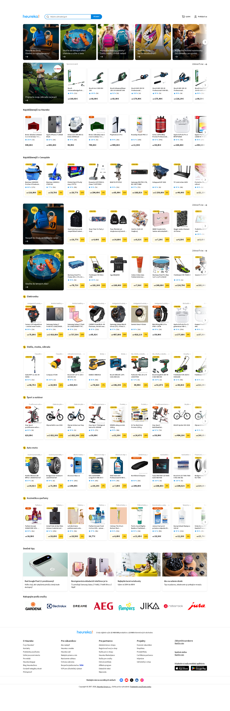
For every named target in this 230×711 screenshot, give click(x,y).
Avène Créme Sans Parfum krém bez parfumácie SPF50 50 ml (139, 276)
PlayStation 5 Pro (116, 135)
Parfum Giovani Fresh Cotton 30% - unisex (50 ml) (96, 527)
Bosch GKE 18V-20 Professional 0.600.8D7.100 (180, 89)
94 (181, 380)
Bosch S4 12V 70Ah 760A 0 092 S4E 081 (182, 477)
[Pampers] (126, 606)
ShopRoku (140, 648)
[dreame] (80, 606)
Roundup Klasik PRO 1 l (139, 135)
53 (118, 330)
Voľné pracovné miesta (31, 655)
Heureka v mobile (67, 648)
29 (54, 140)
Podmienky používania (31, 652)
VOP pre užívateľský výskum (71, 668)
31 (33, 380)
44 (181, 187)
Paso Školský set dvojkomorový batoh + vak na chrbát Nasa (118, 230)
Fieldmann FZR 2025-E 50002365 (181, 376)
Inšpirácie (140, 658)
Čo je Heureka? (28, 645)
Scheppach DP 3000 (159, 182)
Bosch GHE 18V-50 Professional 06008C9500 (137, 89)
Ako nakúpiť (65, 645)
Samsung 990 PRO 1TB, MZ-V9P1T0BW (139, 183)
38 (96, 531)
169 (54, 531)
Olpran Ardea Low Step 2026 (76, 426)
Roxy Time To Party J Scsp (96, 230)
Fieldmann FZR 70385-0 (182, 275)
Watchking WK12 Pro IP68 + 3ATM (159, 325)
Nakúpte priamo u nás (69, 655)
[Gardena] (33, 606)
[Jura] (196, 606)
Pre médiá (26, 658)
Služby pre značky (105, 658)
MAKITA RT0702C (116, 182)
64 (96, 380)
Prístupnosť (27, 672)
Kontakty (26, 648)
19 (54, 330)
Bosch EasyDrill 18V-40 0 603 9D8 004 (160, 376)
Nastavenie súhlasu (68, 658)
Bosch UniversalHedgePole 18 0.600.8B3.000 (76, 89)
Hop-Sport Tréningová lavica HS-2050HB (97, 426)
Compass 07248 (51, 375)
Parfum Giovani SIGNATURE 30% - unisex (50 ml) (31, 527)
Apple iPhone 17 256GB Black (54, 136)
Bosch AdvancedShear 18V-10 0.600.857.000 (118, 89)
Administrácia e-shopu (107, 645)
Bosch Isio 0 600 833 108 (96, 89)
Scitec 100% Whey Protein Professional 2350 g (159, 136)
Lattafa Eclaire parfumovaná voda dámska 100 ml (74, 527)
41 (33, 531)
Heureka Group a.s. (104, 687)
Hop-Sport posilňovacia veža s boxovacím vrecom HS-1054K (33, 426)
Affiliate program (105, 665)
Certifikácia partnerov (145, 655)
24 (139, 531)
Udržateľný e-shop (144, 662)
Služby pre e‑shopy (106, 652)
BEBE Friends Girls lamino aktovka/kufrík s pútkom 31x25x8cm (161, 230)
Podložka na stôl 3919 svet (203, 230)
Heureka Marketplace (107, 655)
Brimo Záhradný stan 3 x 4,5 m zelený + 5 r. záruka (97, 136)
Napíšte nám (179, 643)
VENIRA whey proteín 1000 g (117, 426)
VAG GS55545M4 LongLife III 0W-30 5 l (96, 477)
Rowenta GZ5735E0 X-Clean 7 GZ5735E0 (96, 183)
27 (202, 140)
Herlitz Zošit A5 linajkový (137, 230)
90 (54, 187)
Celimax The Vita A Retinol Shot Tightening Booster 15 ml (118, 527)
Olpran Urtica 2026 (201, 425)
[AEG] (103, 606)
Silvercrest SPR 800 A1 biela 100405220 (75, 136)
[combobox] (68, 16)
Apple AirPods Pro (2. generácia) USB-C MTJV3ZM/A (181, 325)
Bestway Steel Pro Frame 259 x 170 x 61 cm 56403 (76, 276)
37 (139, 187)
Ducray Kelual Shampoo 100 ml (182, 527)
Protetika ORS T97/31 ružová (202, 183)
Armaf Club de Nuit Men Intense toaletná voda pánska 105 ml (54, 527)
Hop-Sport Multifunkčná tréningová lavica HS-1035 (159, 426)
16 (118, 187)
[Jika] (150, 606)
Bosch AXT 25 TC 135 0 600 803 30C (75, 376)
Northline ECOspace (138, 476)
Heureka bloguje (29, 662)
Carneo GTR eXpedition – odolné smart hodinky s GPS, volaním (33, 325)
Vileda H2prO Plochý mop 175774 (75, 183)
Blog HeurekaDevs (30, 665)
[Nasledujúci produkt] (205, 85)
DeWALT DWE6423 (95, 375)
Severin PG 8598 (200, 275)
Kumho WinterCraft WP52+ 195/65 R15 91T (33, 477)
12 (76, 93)
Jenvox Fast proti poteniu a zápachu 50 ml (159, 527)
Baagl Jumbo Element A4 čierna (181, 230)
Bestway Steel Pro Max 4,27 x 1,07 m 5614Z (161, 276)
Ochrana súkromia (67, 662)
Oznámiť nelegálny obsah (32, 668)
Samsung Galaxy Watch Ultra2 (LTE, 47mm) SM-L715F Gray (118, 325)
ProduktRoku (142, 652)
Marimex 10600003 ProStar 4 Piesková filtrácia (32, 183)
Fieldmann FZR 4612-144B (96, 276)
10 (203, 93)
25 (75, 140)
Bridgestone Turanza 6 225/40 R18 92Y (54, 477)
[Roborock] (173, 606)
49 (202, 531)
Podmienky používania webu (140, 687)
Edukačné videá (104, 668)
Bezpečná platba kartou (70, 665)
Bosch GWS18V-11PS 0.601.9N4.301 (117, 376)
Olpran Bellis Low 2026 (54, 425)
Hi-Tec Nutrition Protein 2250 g (137, 426)
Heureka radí (65, 652)
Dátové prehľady (105, 662)
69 (96, 481)
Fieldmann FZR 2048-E (202, 375)
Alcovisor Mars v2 (74, 476)
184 (139, 140)
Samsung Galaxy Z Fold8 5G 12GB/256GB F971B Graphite (54, 325)
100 (181, 330)
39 (118, 481)
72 (160, 430)
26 (139, 481)
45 (75, 187)
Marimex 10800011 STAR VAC (52, 183)
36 (75, 531)
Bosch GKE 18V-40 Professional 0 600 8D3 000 (161, 89)
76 (181, 140)
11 (75, 330)
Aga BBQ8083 (115, 275)
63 (118, 531)
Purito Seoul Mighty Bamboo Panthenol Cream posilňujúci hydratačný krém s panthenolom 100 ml (138, 527)
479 (160, 140)
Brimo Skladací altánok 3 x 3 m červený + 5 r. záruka (33, 136)
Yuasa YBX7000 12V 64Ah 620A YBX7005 (160, 477)
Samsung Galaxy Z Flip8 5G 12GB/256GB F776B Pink (76, 325)
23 (33, 330)
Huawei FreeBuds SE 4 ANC (202, 325)
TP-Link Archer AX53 (181, 182)
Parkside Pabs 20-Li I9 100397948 (139, 376)
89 (160, 531)
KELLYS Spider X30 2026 (182, 425)
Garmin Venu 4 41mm (138, 324)
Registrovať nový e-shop (108, 648)
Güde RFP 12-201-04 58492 (32, 376)
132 (181, 531)
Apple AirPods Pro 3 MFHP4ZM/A (181, 136)
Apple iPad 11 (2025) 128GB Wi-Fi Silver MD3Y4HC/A (202, 136)
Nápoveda (102, 672)
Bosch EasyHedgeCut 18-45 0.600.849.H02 (202, 89)
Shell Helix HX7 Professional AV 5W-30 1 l (118, 477)
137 (33, 187)
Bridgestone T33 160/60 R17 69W (203, 477)
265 (75, 481)
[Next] (205, 42)
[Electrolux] (56, 606)
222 (96, 330)
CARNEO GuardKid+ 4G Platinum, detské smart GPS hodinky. (97, 325)
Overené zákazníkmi (144, 645)
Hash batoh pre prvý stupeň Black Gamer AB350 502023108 (75, 230)
